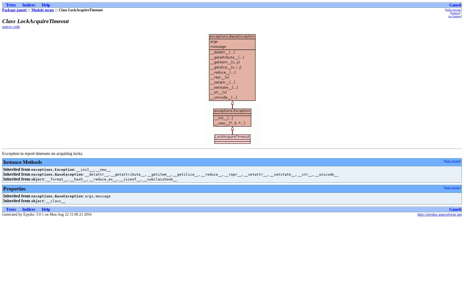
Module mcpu (42, 10)
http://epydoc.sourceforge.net (440, 214)
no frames (454, 16)
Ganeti (455, 5)
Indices (28, 5)
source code (11, 27)
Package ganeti (14, 10)
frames (455, 13)
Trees (11, 5)
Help (46, 5)
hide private (453, 9)
